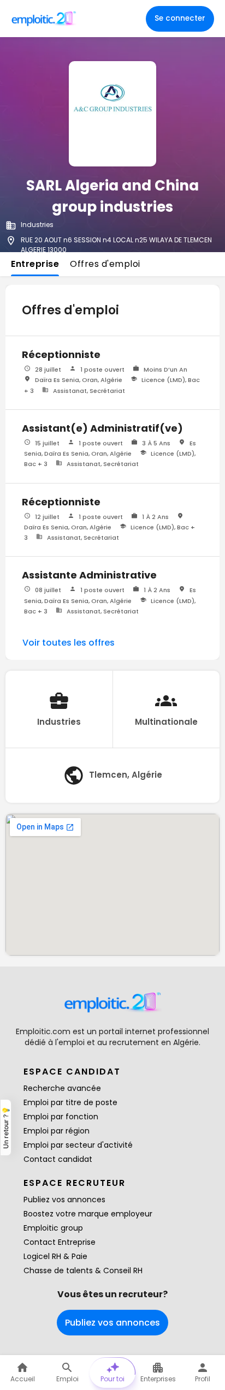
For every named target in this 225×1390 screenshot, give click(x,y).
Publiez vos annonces (64, 1199)
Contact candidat (57, 1159)
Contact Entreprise (59, 1242)
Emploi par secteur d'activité (78, 1145)
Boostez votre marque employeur (87, 1213)
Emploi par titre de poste (70, 1102)
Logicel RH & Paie (55, 1256)
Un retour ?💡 (6, 1127)
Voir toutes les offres (68, 642)
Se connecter (180, 18)
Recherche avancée (62, 1088)
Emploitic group (53, 1227)
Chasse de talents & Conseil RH (83, 1270)
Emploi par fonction (60, 1116)
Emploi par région (56, 1130)
